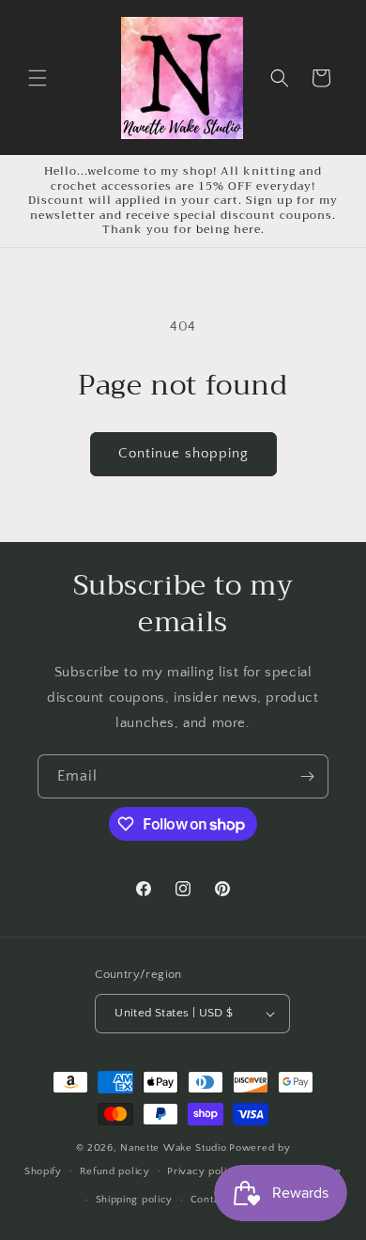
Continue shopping (183, 453)
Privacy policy (203, 1171)
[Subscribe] (307, 776)
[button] (37, 78)
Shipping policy (135, 1199)
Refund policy (115, 1171)
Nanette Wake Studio (173, 1148)
